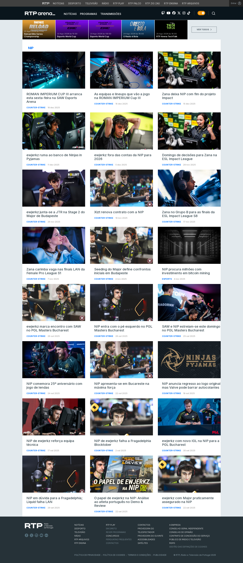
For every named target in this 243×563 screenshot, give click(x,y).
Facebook (26, 535)
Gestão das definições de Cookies (188, 546)
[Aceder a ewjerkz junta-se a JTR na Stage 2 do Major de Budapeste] (53, 188)
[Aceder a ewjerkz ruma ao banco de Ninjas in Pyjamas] (53, 130)
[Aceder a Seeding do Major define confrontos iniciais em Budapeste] (121, 245)
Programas (88, 14)
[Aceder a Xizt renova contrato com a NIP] (121, 188)
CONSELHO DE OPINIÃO (181, 532)
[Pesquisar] (212, 13)
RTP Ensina (171, 3)
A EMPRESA (175, 525)
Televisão (91, 3)
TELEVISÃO (79, 532)
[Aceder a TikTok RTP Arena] (189, 13)
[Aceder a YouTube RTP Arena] (168, 13)
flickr (46, 535)
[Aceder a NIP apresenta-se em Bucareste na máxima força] (121, 359)
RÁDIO (77, 536)
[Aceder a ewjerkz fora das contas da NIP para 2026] (121, 130)
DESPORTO (79, 528)
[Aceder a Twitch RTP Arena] (163, 13)
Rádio (105, 3)
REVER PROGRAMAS (116, 532)
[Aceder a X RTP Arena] (179, 13)
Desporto (74, 3)
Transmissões (110, 14)
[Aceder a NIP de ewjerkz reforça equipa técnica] (53, 416)
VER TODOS (203, 29)
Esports (167, 279)
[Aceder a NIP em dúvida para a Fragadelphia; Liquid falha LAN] (53, 474)
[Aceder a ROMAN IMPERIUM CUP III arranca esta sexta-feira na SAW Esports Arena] (53, 70)
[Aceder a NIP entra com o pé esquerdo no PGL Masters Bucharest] (121, 302)
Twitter (31, 535)
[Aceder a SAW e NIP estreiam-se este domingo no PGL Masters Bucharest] (189, 302)
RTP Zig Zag (152, 3)
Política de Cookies (114, 555)
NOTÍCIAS (79, 525)
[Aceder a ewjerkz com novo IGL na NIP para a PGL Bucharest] (189, 416)
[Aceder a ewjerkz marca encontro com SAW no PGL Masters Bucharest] (53, 302)
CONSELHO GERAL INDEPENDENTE (186, 528)
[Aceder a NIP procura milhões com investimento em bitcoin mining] (189, 245)
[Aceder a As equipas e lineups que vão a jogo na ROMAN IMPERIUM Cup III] (121, 70)
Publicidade (159, 555)
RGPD (172, 543)
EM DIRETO (111, 528)
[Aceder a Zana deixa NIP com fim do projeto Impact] (189, 70)
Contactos (112, 543)
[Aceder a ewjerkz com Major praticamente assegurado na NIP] (189, 474)
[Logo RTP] (39, 526)
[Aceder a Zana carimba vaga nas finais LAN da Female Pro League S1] (53, 245)
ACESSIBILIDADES (146, 539)
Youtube (41, 535)
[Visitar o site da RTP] (46, 3)
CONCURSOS (112, 536)
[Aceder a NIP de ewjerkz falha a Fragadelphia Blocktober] (121, 416)
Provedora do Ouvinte (150, 536)
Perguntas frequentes (119, 539)
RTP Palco (134, 3)
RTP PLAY (110, 525)
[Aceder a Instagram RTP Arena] (184, 13)
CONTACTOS (144, 525)
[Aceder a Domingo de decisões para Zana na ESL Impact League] (189, 130)
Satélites (143, 543)
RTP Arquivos (190, 3)
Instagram (36, 535)
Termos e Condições (139, 555)
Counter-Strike (36, 107)
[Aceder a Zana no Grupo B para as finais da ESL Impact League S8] (189, 188)
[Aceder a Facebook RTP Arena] (174, 13)
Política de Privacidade (87, 555)
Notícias (58, 3)
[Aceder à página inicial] (43, 13)
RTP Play (118, 3)
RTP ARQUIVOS (81, 539)
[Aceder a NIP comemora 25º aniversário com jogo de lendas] (53, 359)
